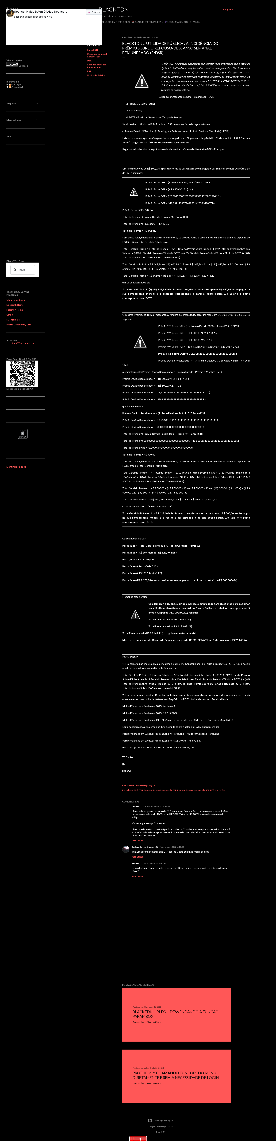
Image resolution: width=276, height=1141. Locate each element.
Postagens (17, 84)
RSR (89, 71)
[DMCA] (23, 438)
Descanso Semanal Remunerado (97, 55)
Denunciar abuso (16, 466)
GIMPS (10, 314)
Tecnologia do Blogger (163, 1120)
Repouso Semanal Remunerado (96, 66)
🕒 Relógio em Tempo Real (114, 22)
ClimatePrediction (16, 299)
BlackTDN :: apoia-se (23, 343)
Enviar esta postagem (145, 785)
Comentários (18, 87)
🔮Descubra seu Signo (177, 22)
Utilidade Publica (96, 75)
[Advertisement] (176, 953)
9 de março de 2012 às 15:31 (153, 863)
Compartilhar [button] (128, 785)
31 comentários (154, 1083)
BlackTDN (114, 9)
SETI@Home (13, 319)
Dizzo (170, 1126)
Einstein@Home (14, 304)
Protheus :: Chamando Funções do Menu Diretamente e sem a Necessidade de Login (176, 1075)
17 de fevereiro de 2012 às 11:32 (155, 806)
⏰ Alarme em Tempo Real (147, 22)
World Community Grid (18, 324)
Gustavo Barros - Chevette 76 (145, 847)
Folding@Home (14, 309)
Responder (137, 840)
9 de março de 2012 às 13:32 (171, 847)
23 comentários (154, 1022)
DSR (89, 60)
